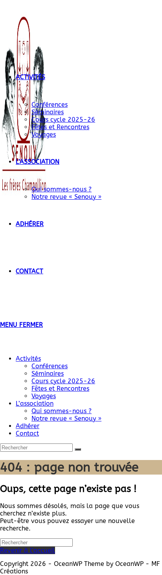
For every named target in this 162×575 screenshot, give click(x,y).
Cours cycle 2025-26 (63, 381)
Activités (28, 358)
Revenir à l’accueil (27, 550)
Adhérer (27, 426)
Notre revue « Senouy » (66, 418)
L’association (34, 403)
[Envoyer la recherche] (78, 449)
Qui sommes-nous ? (61, 411)
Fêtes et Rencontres (60, 388)
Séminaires (47, 373)
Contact (27, 433)
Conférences (49, 366)
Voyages (43, 396)
